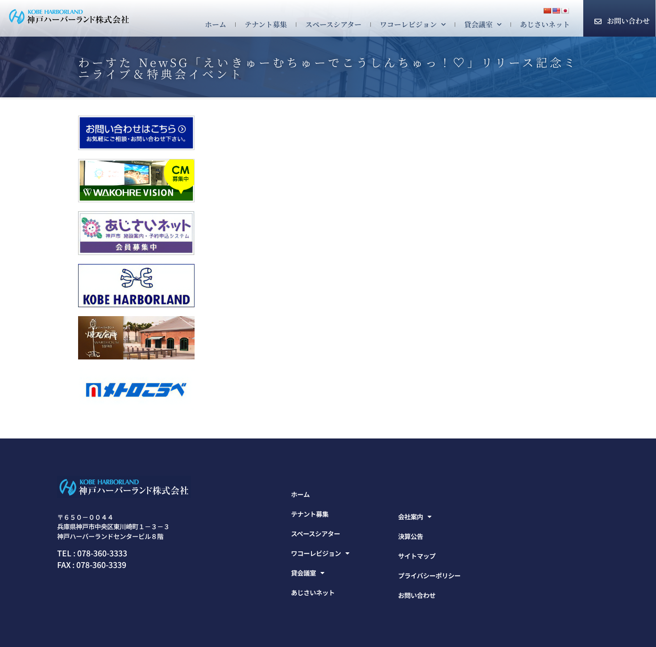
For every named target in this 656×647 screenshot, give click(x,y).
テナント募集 (266, 24)
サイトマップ (417, 555)
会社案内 (410, 516)
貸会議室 (478, 24)
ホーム (215, 24)
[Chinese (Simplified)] (547, 10)
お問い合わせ (628, 21)
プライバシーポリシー (429, 575)
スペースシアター (333, 24)
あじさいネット (545, 24)
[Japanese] (565, 10)
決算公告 (410, 536)
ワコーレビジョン (408, 24)
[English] (556, 10)
